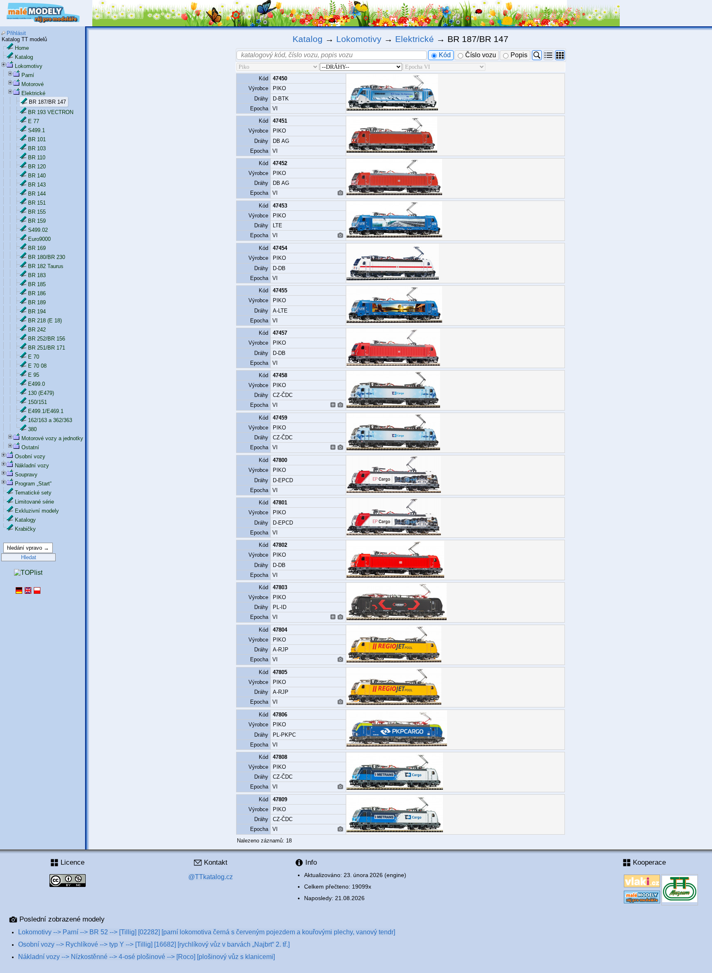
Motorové (32, 84)
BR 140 (37, 176)
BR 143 (37, 185)
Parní (27, 75)
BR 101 (37, 139)
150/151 (37, 402)
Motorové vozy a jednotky (52, 438)
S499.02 (38, 230)
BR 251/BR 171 (46, 348)
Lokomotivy (28, 66)
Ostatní (30, 447)
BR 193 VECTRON (50, 112)
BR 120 (37, 166)
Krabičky (25, 529)
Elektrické (33, 93)
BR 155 (37, 212)
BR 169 (37, 248)
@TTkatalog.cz (210, 876)
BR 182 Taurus (45, 266)
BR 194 (37, 311)
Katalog (24, 57)
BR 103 (37, 148)
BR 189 (37, 302)
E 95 (33, 375)
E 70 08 (37, 366)
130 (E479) (41, 393)
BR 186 (37, 293)
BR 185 (37, 284)
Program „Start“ (33, 484)
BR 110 (36, 157)
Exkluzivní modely (37, 511)
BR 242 (37, 330)
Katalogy (25, 520)
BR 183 (37, 275)
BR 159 (37, 221)
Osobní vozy (30, 456)
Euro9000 (39, 239)
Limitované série (34, 502)
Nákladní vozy (32, 465)
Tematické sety (33, 493)
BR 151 (37, 203)
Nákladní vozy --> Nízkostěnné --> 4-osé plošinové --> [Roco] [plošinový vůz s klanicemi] (146, 956)
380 (32, 429)
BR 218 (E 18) (45, 320)
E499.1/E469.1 (45, 411)
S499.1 (36, 130)
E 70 (33, 357)
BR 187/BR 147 (47, 102)
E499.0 (36, 384)
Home (22, 48)
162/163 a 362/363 (50, 420)
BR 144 (37, 194)
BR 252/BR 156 (46, 339)
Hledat (28, 557)
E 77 (33, 121)
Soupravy (26, 474)
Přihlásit (16, 33)
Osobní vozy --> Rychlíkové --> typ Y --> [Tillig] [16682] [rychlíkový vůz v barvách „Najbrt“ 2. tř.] (154, 944)
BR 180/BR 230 (46, 257)
